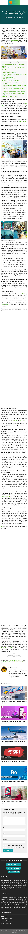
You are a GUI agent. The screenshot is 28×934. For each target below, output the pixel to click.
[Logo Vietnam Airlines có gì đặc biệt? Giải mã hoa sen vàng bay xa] (14, 733)
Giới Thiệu (4, 916)
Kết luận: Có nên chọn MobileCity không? (10, 96)
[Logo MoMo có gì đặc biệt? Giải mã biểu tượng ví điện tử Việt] (14, 713)
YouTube (15, 420)
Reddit (23, 293)
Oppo (7, 123)
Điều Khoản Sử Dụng (7, 918)
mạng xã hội (22, 420)
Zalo (3, 304)
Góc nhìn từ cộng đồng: (8, 77)
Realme (11, 123)
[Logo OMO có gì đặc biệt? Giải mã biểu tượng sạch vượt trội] (14, 793)
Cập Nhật (11, 660)
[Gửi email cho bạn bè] (15, 656)
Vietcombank (5, 496)
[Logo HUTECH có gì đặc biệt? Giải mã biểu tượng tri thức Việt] (14, 693)
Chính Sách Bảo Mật (7, 921)
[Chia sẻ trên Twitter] (13, 656)
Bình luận (5, 815)
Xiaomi (4, 123)
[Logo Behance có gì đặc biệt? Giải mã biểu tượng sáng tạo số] (14, 773)
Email (4, 833)
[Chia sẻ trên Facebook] (10, 656)
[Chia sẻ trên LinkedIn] (20, 656)
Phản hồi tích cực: (7, 71)
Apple (20, 121)
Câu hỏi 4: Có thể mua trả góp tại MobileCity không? (14, 91)
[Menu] (2, 2)
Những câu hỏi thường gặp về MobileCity (10, 80)
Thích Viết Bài (20, 17)
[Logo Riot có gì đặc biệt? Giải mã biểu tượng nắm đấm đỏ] (14, 753)
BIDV (10, 496)
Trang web (5, 839)
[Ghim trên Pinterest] (17, 656)
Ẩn (17, 62)
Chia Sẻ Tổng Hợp (17, 660)
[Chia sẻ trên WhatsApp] (8, 656)
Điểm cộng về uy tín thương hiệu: (10, 78)
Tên (4, 827)
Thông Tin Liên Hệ (6, 923)
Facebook (7, 304)
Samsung (24, 121)
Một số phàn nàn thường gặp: (9, 72)
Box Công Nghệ (15, 40)
